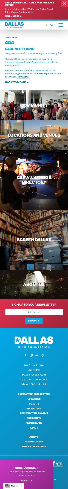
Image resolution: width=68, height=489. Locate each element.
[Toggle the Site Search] (53, 25)
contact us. (23, 76)
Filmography (34, 423)
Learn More (12, 16)
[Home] (14, 25)
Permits (34, 403)
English (14, 486)
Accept (25, 481)
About (34, 427)
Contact (34, 436)
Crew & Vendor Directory (34, 394)
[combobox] (13, 486)
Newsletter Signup (34, 446)
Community (34, 418)
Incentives (34, 408)
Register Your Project (34, 413)
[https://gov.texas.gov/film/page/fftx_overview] (57, 464)
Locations (34, 399)
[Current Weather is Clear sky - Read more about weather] (46, 25)
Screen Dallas (34, 441)
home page (43, 73)
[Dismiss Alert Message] (64, 3)
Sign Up (32, 320)
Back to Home (15, 82)
